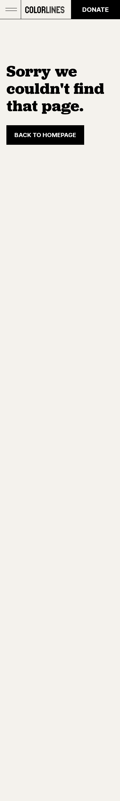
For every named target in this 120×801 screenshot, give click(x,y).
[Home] (45, 9)
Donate (95, 9)
